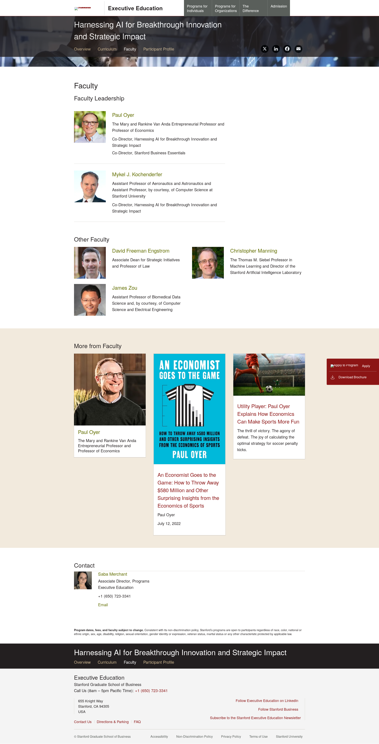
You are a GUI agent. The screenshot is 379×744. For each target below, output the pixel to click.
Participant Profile (158, 49)
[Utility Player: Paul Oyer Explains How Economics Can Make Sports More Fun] (269, 375)
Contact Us (83, 721)
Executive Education (135, 8)
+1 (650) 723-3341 (114, 596)
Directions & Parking (113, 721)
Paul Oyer (123, 114)
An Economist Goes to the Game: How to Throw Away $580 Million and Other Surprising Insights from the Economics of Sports (188, 490)
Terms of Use (259, 736)
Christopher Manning (254, 250)
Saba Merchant (112, 574)
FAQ (137, 721)
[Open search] (297, 8)
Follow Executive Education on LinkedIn (268, 700)
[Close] (324, 372)
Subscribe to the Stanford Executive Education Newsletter (255, 717)
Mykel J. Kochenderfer (138, 174)
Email (103, 604)
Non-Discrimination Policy (195, 736)
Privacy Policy (232, 736)
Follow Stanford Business (279, 709)
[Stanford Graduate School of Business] (87, 8)
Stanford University (290, 736)
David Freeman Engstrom (142, 250)
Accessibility (160, 736)
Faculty (130, 49)
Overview (82, 49)
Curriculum (107, 49)
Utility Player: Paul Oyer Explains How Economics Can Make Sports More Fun (268, 413)
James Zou (125, 287)
